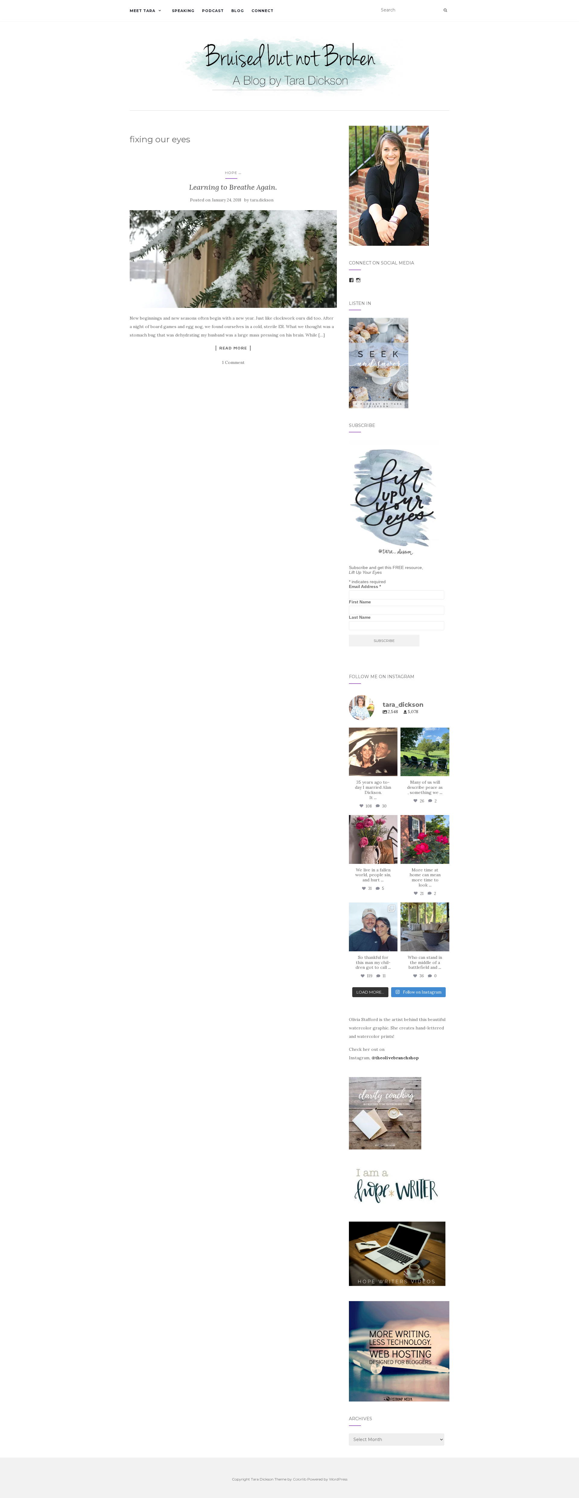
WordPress (338, 1479)
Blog (237, 10)
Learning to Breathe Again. (233, 187)
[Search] (445, 10)
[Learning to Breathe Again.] (233, 259)
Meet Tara (142, 10)
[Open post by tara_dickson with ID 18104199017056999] (424, 752)
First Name (360, 601)
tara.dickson (262, 200)
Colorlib (299, 1479)
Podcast (213, 10)
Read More (233, 348)
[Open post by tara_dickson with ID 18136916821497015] (373, 839)
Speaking (183, 10)
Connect (263, 10)
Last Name (360, 617)
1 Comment (233, 362)
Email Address (365, 586)
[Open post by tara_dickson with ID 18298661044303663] (424, 839)
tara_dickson (372, 733)
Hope (231, 172)
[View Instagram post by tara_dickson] (392, 770)
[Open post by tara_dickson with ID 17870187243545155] (373, 926)
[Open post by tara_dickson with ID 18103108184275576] (424, 926)
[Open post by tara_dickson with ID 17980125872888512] (373, 752)
